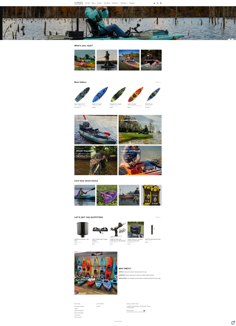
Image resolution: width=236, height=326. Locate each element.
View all (158, 82)
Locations (99, 306)
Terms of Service (77, 317)
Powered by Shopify (118, 321)
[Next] (232, 40)
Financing (131, 3)
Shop (93, 3)
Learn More (156, 35)
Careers (76, 308)
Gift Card (87, 3)
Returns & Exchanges (78, 312)
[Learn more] (95, 129)
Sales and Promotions (79, 310)
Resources (124, 3)
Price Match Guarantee (79, 306)
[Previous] (229, 40)
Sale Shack (107, 3)
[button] (233, 323)
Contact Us (115, 3)
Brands (99, 3)
